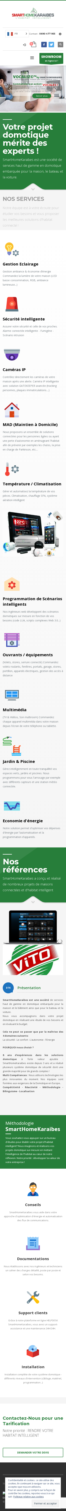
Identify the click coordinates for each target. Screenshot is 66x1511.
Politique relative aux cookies (28, 1496)
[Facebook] (44, 44)
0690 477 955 (47, 33)
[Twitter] (51, 44)
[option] (33, 960)
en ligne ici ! (51, 58)
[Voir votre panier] (33, 44)
